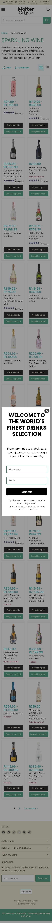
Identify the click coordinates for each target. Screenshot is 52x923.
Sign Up (27, 491)
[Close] (46, 410)
